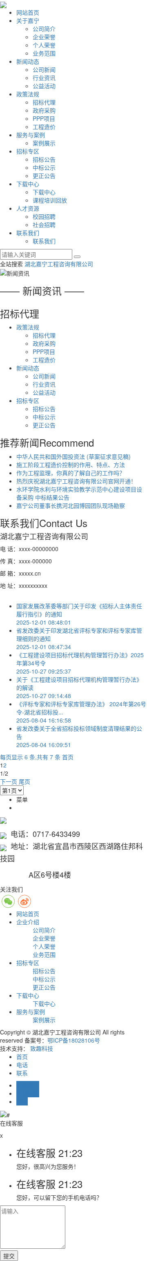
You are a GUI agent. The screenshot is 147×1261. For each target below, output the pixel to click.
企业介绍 (27, 922)
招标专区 (27, 151)
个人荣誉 (44, 45)
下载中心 (27, 184)
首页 (68, 757)
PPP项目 (44, 118)
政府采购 (44, 110)
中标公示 (44, 167)
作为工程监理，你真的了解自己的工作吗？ (70, 473)
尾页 (24, 781)
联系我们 (27, 233)
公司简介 (44, 28)
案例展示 (44, 143)
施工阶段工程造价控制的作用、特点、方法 (70, 464)
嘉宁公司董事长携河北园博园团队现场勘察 (70, 505)
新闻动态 (27, 61)
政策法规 (27, 94)
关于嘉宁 (27, 20)
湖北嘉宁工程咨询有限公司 (58, 264)
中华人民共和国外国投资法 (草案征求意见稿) (73, 456)
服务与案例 (30, 135)
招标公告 (44, 159)
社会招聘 (44, 224)
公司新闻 (44, 69)
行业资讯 (44, 77)
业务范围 (44, 53)
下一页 (8, 781)
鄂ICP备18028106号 (73, 1040)
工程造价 (44, 126)
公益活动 (44, 86)
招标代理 (44, 102)
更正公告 (44, 175)
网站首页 (27, 12)
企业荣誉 (44, 37)
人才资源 (27, 208)
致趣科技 (41, 1048)
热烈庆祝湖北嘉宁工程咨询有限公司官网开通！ (76, 481)
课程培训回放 (50, 200)
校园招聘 (44, 216)
